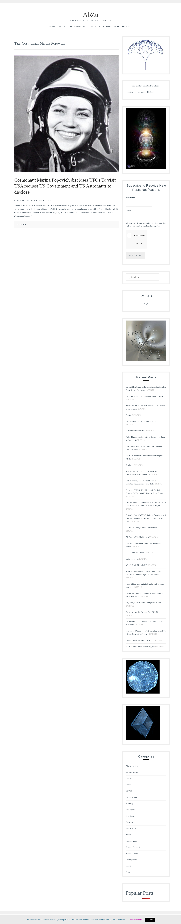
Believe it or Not (132, 559)
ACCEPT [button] (150, 920)
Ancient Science (132, 772)
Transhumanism (132, 853)
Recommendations (82, 26)
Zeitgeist (129, 872)
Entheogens (130, 810)
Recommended (131, 841)
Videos (128, 866)
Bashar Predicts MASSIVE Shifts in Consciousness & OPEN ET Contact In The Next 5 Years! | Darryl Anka (146, 518)
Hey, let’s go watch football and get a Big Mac (143, 603)
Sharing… (130, 465)
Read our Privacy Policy (152, 226)
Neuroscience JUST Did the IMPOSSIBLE (142, 421)
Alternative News (25, 200)
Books (128, 785)
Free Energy (130, 816)
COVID (129, 791)
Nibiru (128, 835)
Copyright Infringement (115, 26)
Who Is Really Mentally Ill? (136, 565)
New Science (131, 828)
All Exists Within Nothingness (137, 537)
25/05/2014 (21, 224)
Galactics (45, 200)
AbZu (90, 14)
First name (130, 198)
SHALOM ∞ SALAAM (135, 553)
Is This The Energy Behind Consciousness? (142, 528)
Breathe (129, 415)
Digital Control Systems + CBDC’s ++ (140, 640)
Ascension (129, 779)
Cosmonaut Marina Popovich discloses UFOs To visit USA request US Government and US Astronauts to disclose (65, 186)
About (63, 26)
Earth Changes (131, 797)
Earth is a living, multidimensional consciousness (144, 396)
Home (52, 26)
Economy (129, 804)
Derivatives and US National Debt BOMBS (142, 612)
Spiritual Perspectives (134, 847)
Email (129, 210)
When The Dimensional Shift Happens (140, 647)
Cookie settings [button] (135, 920)
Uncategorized (131, 860)
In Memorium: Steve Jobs (135, 431)
